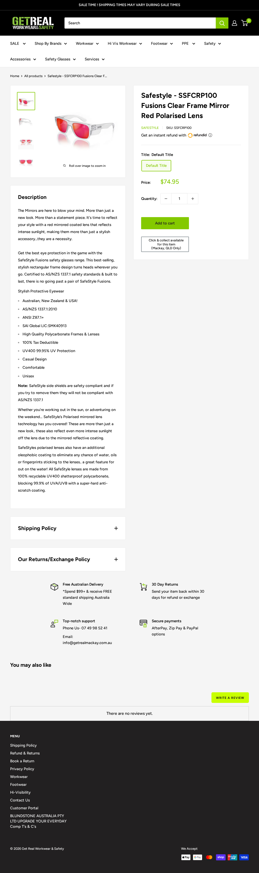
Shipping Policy (23, 745)
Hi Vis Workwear (122, 43)
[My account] (234, 23)
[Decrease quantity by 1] (166, 198)
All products (33, 76)
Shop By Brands (48, 43)
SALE (15, 43)
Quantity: (149, 198)
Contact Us (20, 800)
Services (92, 59)
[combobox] (140, 23)
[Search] (222, 23)
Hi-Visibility (20, 792)
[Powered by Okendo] (33, 700)
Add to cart (165, 223)
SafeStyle (150, 128)
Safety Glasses (57, 59)
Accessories (20, 59)
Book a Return (22, 761)
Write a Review (230, 698)
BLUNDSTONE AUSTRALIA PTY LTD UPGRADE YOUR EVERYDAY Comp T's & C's (38, 821)
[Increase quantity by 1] (192, 198)
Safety (209, 43)
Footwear (159, 43)
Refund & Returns (25, 753)
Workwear (84, 43)
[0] (245, 23)
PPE (186, 43)
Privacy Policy (22, 769)
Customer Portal (24, 808)
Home (14, 76)
